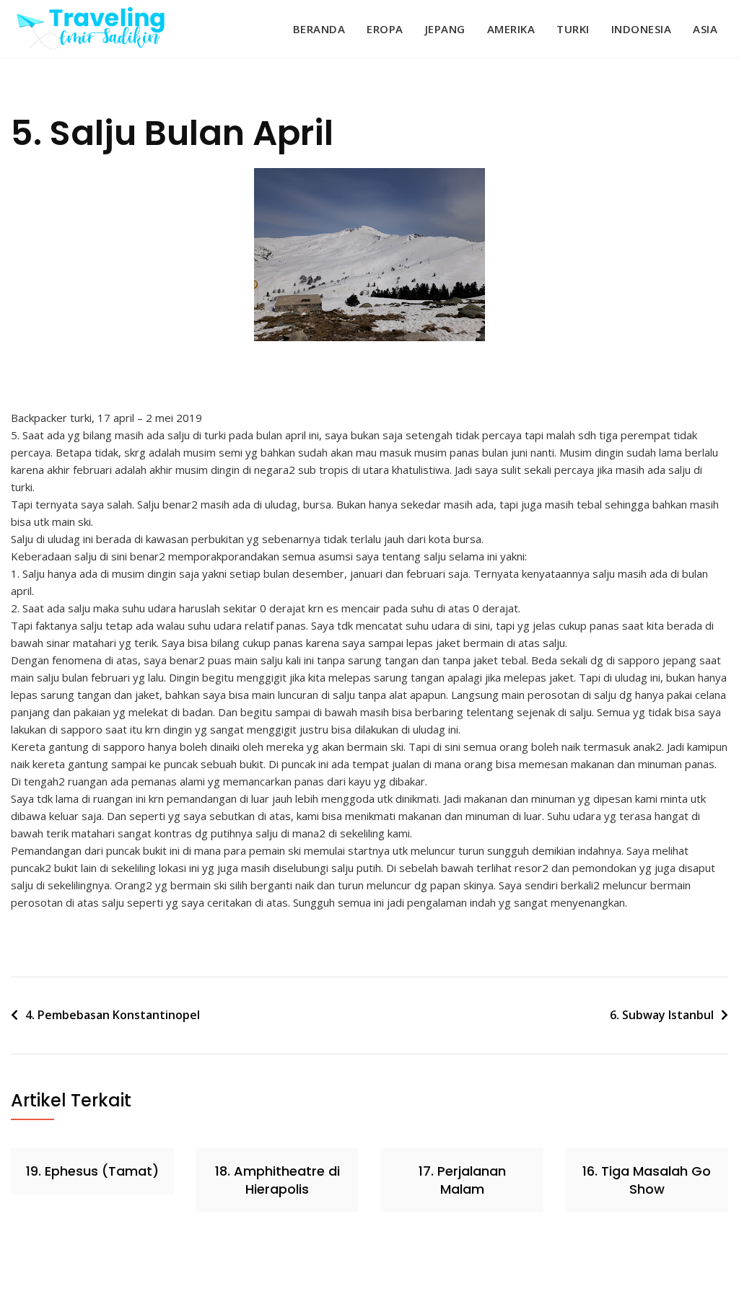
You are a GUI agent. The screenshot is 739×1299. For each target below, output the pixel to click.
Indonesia (641, 29)
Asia (705, 29)
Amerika (511, 29)
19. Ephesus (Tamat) (92, 1171)
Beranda (319, 29)
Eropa (385, 29)
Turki (573, 29)
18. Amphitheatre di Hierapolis (277, 1180)
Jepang (445, 29)
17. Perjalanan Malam (462, 1180)
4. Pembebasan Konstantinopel (112, 1015)
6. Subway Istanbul (662, 1015)
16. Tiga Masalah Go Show (646, 1180)
